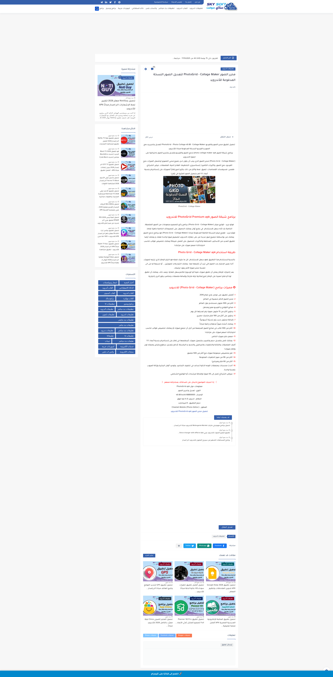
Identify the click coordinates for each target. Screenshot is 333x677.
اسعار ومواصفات (110, 282)
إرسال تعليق (227, 645)
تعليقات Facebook (167, 635)
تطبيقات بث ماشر (126, 325)
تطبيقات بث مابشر (126, 320)
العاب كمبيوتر (109, 293)
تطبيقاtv (110, 336)
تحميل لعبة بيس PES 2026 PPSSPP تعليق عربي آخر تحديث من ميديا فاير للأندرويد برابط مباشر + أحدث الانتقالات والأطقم (108, 221)
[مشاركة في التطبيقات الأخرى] (179, 546)
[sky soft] (221, 6)
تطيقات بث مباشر (126, 341)
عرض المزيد (149, 555)
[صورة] (128, 139)
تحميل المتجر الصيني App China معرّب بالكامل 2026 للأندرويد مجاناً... (159, 623)
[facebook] (114, 2)
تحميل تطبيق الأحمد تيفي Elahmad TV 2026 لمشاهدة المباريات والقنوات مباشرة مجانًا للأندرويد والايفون (108, 194)
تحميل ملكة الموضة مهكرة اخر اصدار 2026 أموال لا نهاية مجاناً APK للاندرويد (109, 260)
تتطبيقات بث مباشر (125, 309)
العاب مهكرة (128, 298)
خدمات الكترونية (127, 346)
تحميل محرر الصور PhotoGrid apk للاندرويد (189, 412)
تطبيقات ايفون (108, 314)
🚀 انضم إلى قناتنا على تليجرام (166, 674)
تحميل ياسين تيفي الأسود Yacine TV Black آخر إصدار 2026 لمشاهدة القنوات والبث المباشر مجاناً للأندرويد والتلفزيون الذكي (108, 181)
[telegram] (101, 2)
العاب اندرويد (182, 8)
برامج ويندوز (111, 8)
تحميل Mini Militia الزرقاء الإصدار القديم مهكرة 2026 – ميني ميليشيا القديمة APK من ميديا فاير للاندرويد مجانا (108, 207)
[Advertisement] (166, 34)
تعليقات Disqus (150, 635)
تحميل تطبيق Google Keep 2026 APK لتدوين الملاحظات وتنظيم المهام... (221, 588)
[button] (220, 546)
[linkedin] (106, 2)
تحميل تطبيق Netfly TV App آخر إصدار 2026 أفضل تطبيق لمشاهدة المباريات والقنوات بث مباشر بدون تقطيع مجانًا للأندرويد (108, 141)
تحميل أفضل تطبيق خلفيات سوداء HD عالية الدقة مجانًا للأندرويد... (191, 588)
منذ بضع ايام (229, 582)
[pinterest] (119, 2)
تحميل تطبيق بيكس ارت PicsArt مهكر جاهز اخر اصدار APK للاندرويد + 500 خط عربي (108, 233)
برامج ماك (99, 8)
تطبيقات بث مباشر (167, 8)
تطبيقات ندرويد (107, 330)
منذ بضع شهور (112, 135)
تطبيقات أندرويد (228, 69)
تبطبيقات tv (110, 304)
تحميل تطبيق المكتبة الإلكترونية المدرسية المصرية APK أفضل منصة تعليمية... (221, 623)
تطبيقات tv (129, 336)
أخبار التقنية (129, 282)
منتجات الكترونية (127, 352)
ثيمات (107, 341)
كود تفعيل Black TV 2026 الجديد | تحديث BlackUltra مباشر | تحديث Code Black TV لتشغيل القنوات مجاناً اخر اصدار (109, 155)
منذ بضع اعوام (223, 423)
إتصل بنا (188, 2)
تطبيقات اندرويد (196, 8)
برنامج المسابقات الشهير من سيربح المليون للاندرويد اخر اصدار (206, 440)
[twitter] (110, 2)
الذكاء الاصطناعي (126, 288)
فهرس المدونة (176, 2)
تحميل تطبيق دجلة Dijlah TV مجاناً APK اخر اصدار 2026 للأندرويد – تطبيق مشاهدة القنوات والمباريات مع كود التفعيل (108, 247)
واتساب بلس (151, 8)
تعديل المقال (227, 527)
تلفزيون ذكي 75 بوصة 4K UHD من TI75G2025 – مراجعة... (195, 58)
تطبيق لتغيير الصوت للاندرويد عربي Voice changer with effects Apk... (204, 433)
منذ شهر (168, 582)
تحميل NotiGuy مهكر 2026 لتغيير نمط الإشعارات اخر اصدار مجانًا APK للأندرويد (117, 105)
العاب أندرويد (107, 288)
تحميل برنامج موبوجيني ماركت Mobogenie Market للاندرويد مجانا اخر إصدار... (201, 426)
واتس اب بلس (108, 352)
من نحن (197, 2)
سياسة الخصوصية (161, 2)
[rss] (97, 2)
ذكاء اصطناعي (138, 8)
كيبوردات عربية (124, 8)
